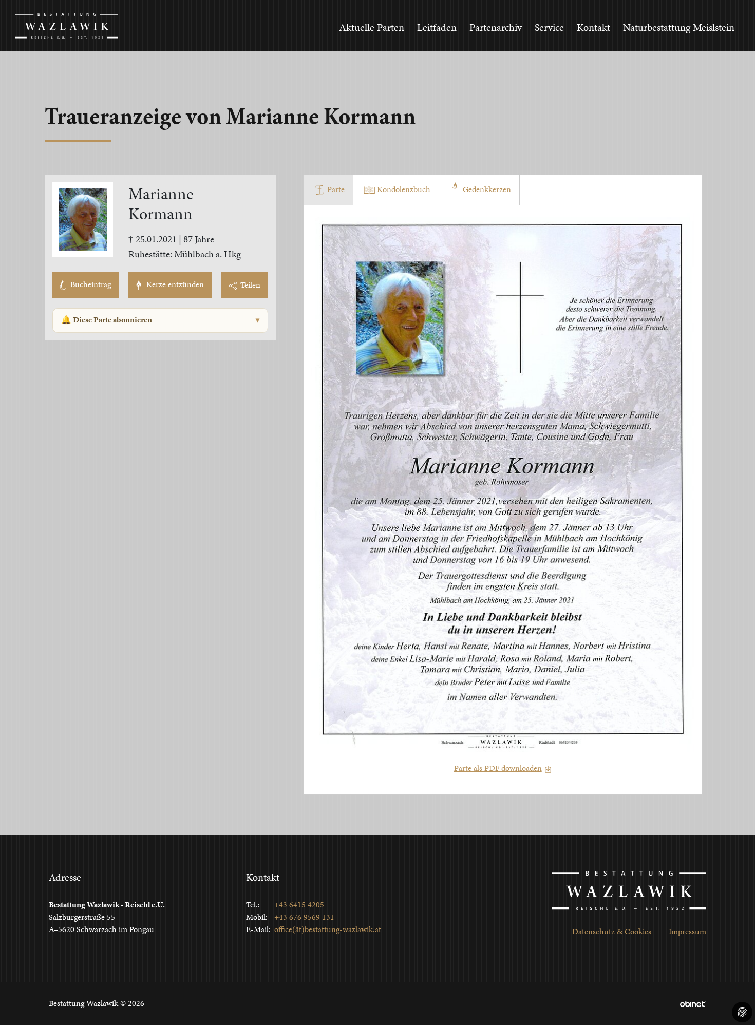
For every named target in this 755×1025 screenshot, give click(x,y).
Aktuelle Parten (371, 27)
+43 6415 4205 (299, 904)
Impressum (687, 931)
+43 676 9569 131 (304, 917)
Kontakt (593, 27)
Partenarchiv (495, 27)
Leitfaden (437, 27)
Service (549, 27)
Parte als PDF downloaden (498, 768)
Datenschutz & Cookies (611, 931)
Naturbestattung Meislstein (678, 27)
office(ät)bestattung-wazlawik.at (327, 929)
